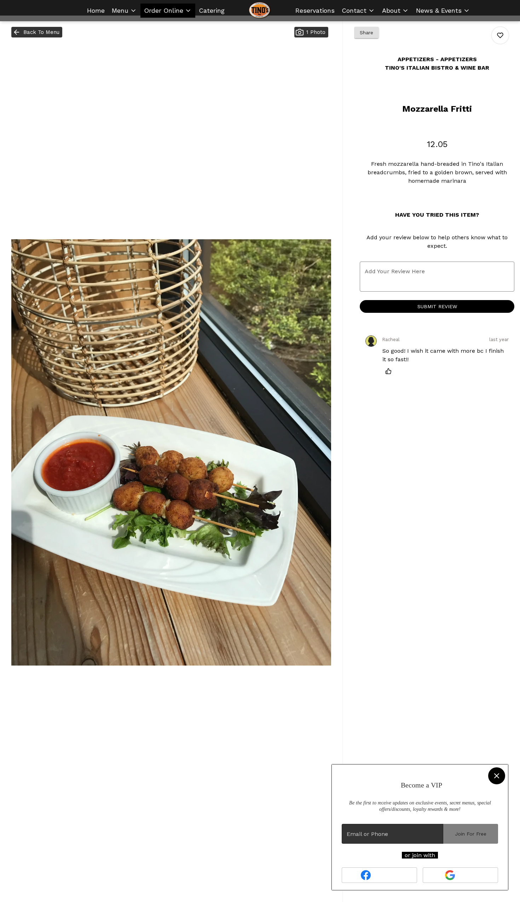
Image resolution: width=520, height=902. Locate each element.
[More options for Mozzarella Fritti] (500, 35)
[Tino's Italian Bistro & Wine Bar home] (260, 10)
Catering (212, 10)
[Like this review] (390, 371)
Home (96, 10)
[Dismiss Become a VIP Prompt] (496, 775)
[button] (124, 11)
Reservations (315, 10)
